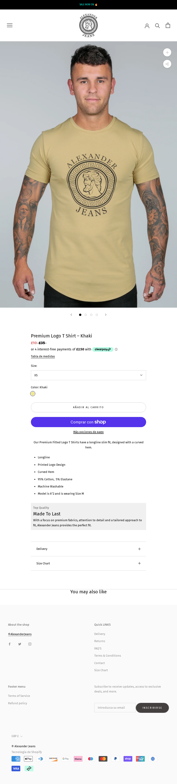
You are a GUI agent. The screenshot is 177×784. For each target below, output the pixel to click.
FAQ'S (97, 648)
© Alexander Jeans (23, 746)
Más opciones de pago (88, 432)
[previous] (12, 4)
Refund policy (17, 703)
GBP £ (15, 736)
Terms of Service (19, 696)
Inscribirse (152, 707)
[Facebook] (9, 643)
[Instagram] (29, 643)
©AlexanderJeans (20, 634)
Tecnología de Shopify (27, 752)
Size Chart (43, 563)
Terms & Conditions (107, 655)
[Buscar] (157, 25)
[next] (164, 4)
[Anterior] (71, 315)
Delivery (41, 549)
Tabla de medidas (43, 356)
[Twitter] (19, 643)
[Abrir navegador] (9, 25)
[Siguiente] (105, 315)
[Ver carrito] (168, 25)
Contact (99, 663)
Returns (99, 641)
